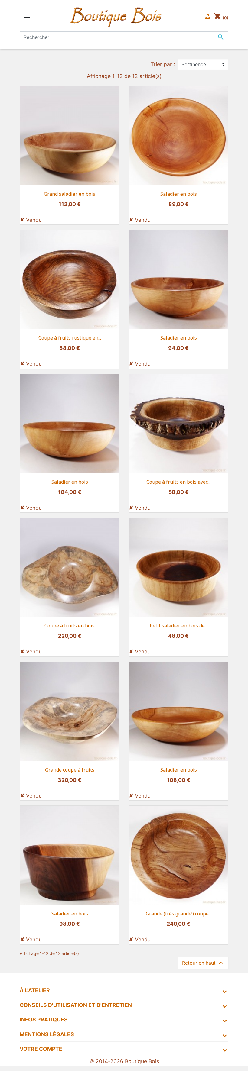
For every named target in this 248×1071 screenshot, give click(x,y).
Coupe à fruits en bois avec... (178, 482)
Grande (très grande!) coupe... (178, 913)
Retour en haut (203, 962)
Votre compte (41, 1049)
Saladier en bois (178, 194)
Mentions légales (47, 1034)
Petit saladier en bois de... (178, 625)
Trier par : (163, 64)
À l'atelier (35, 990)
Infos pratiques (44, 1019)
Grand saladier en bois (69, 194)
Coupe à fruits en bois (69, 625)
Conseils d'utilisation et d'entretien (76, 1005)
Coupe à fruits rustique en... (69, 337)
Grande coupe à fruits (69, 769)
